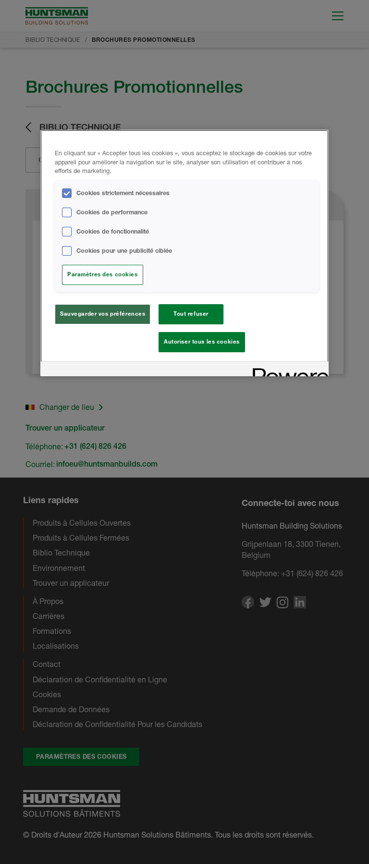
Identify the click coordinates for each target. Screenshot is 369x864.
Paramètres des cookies (102, 274)
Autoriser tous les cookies (202, 341)
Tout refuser (191, 313)
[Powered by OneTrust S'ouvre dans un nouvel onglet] (287, 370)
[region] (184, 253)
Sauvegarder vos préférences (102, 313)
